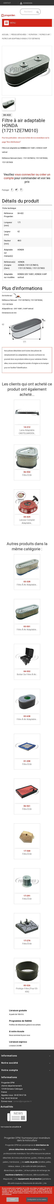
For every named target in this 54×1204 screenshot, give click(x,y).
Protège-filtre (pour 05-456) (27, 988)
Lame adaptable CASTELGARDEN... (27, 430)
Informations (9, 1077)
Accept (12, 1199)
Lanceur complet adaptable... (27, 520)
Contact (7, 3)
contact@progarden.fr (22, 1101)
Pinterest (21, 189)
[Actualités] (17, 1116)
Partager (11, 189)
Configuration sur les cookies (36, 1199)
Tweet (16, 189)
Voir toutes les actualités (10, 1127)
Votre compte (9, 1070)
